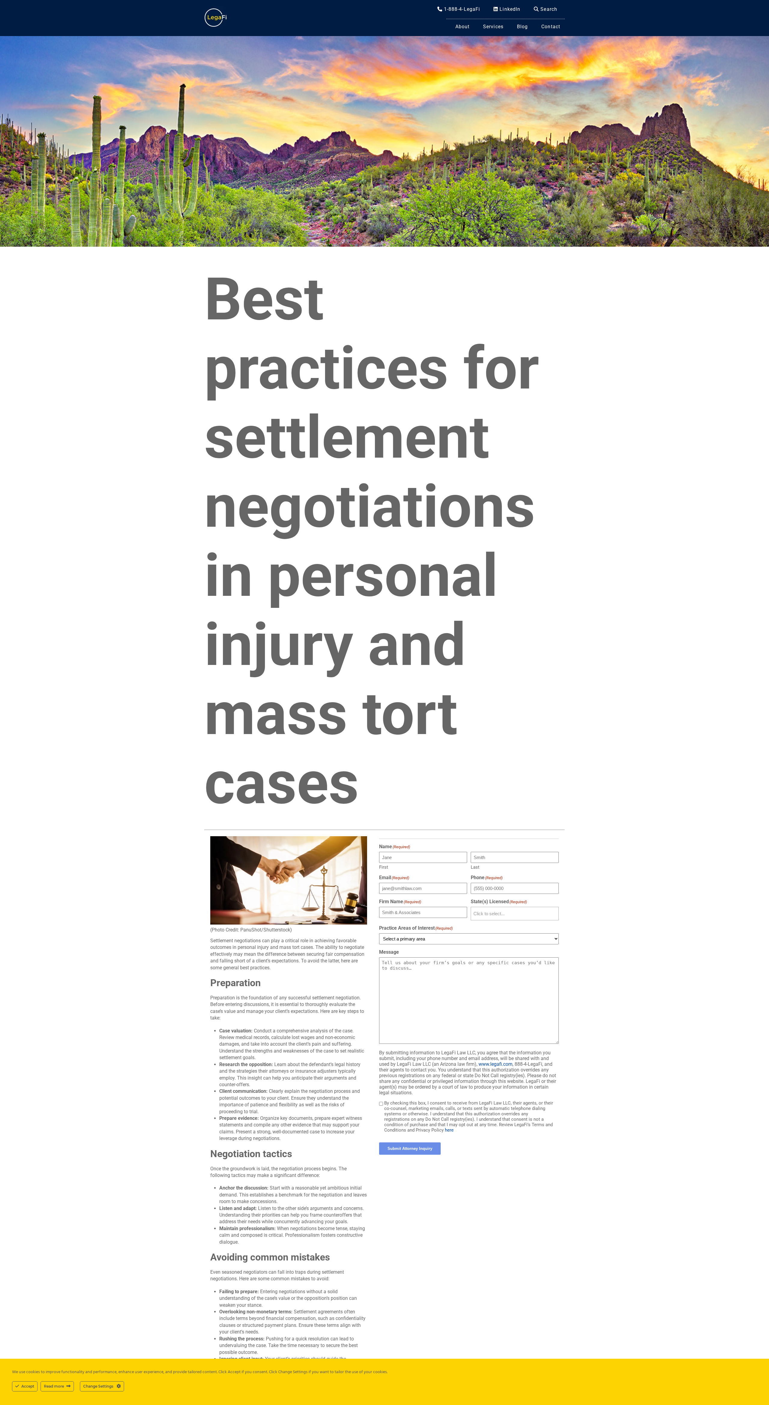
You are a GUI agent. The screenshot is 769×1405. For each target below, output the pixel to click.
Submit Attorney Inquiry (410, 1148)
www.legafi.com (495, 1064)
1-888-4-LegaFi (461, 9)
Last (475, 867)
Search (548, 9)
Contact (550, 26)
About (462, 26)
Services (493, 26)
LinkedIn (509, 9)
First (383, 867)
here (449, 1130)
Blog (522, 26)
